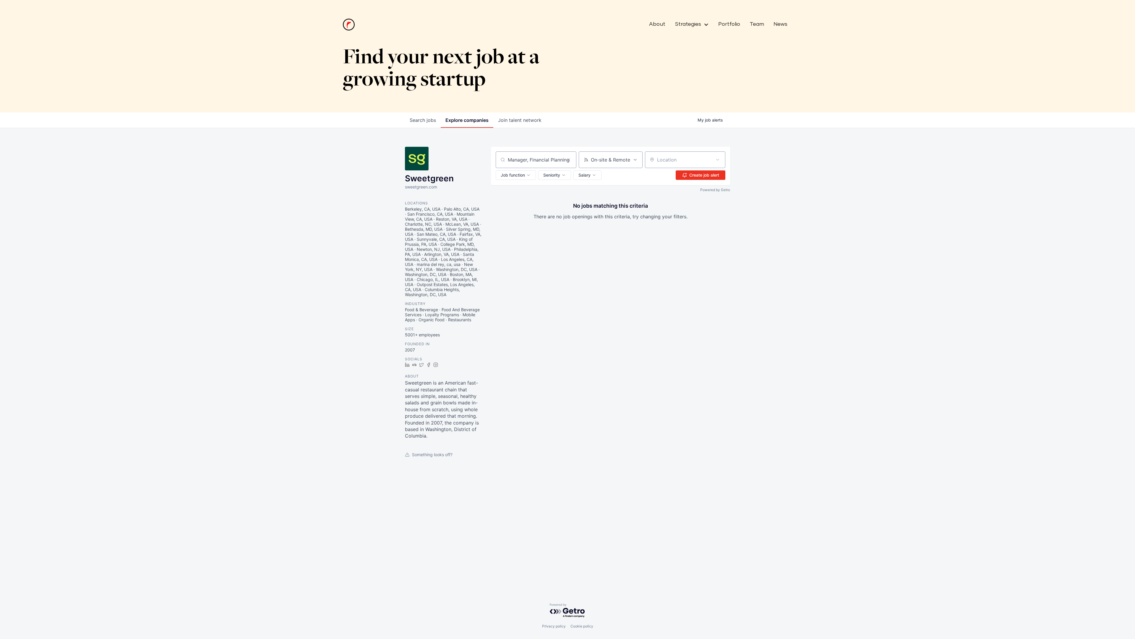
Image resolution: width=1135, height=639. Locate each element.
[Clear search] (568, 159)
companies (467, 120)
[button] (689, 25)
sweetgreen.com (421, 186)
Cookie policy (581, 626)
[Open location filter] (717, 159)
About (657, 24)
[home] (349, 24)
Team (757, 24)
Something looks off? (432, 454)
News (780, 24)
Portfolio (729, 24)
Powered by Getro (715, 190)
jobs (423, 120)
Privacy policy (554, 626)
